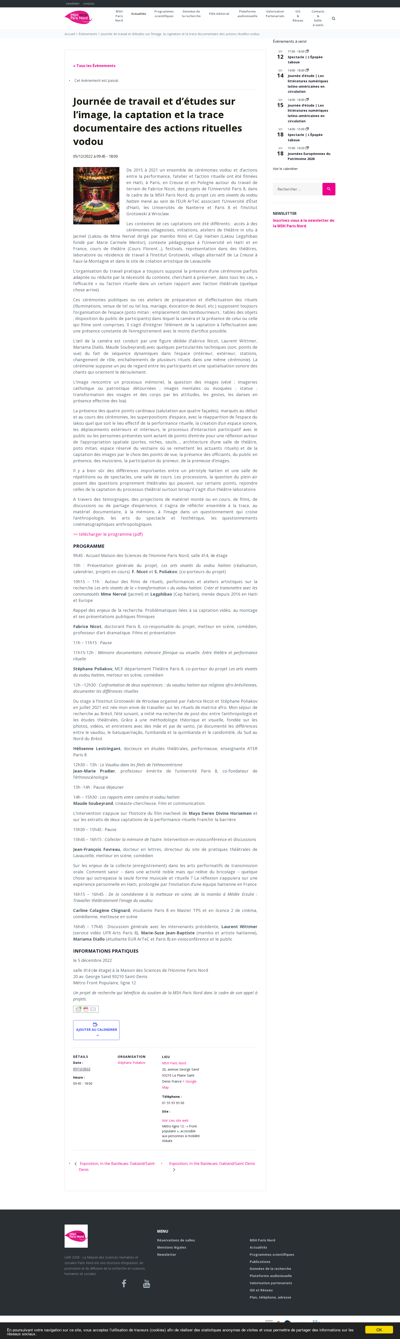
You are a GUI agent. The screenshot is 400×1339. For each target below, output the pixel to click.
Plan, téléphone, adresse (270, 1297)
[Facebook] (124, 1284)
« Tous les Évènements (94, 65)
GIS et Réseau (261, 1290)
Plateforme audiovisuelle (271, 1276)
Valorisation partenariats (271, 1283)
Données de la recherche (270, 1268)
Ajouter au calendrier (96, 1029)
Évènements (88, 34)
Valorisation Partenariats (275, 13)
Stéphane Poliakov (131, 1062)
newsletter (73, 4)
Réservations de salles (176, 1240)
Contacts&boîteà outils (318, 18)
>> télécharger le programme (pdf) (108, 534)
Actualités (138, 14)
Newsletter (166, 1254)
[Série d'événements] (307, 51)
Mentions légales (171, 1247)
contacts (88, 4)
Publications (260, 1261)
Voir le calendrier (285, 168)
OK (379, 1330)
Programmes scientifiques (164, 13)
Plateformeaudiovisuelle (247, 13)
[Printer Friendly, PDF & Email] (86, 1009)
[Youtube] (146, 1284)
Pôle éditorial (219, 14)
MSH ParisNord (119, 15)
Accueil (70, 34)
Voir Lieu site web (175, 1120)
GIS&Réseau (298, 15)
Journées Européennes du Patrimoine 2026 (309, 156)
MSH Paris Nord (174, 1063)
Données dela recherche (191, 13)
